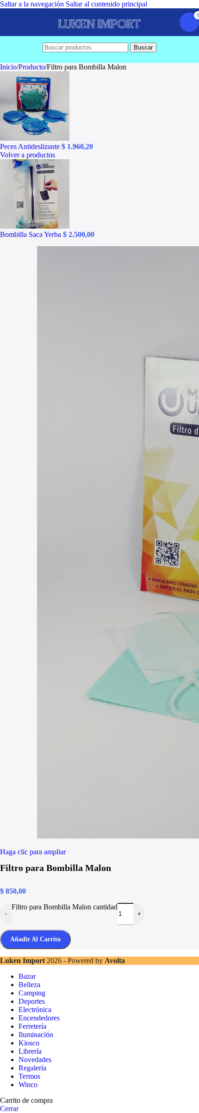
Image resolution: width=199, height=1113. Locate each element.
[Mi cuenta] (166, 22)
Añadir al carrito (35, 939)
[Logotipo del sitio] (99, 36)
